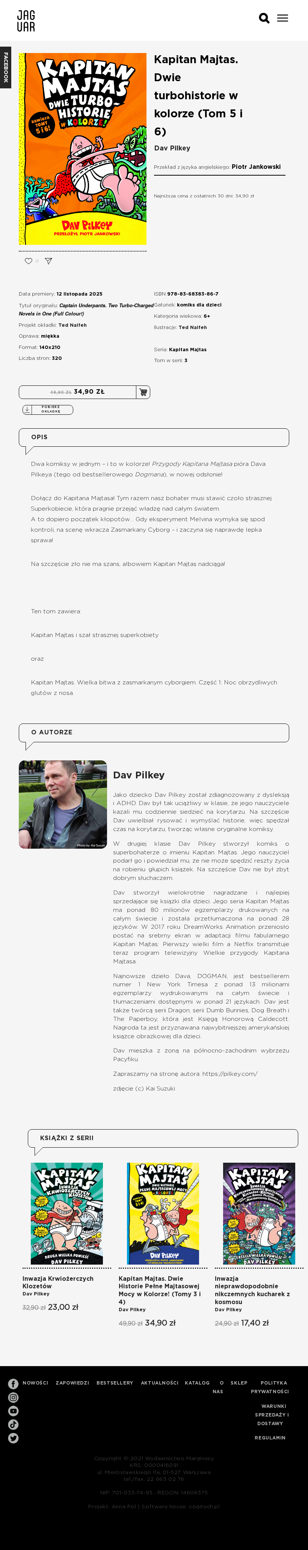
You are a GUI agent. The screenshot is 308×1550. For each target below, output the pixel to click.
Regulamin (270, 1438)
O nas (218, 1387)
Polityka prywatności (270, 1387)
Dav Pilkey (172, 148)
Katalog (197, 1383)
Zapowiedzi (72, 1383)
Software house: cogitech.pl (180, 1506)
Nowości (35, 1383)
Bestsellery (115, 1383)
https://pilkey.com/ (230, 1074)
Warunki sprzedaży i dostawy (272, 1415)
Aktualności (160, 1383)
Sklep (239, 1383)
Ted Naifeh (72, 325)
